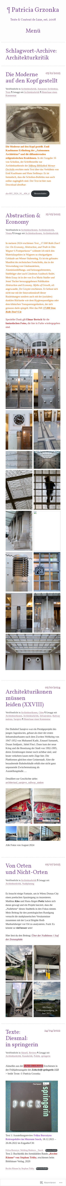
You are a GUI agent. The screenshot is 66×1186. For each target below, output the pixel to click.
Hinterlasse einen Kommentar (37, 719)
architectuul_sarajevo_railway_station (25, 782)
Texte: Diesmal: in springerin (22, 1038)
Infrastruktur (45, 716)
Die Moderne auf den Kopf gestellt (32, 78)
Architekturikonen (29, 230)
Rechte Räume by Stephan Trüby (20, 1168)
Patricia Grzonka (35, 10)
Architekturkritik (28, 89)
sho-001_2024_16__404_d (17, 193)
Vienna (9, 233)
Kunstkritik (27, 1056)
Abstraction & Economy (23, 219)
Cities (41, 712)
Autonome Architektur (47, 89)
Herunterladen (40, 193)
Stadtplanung (28, 884)
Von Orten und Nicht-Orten (27, 869)
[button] (11, 833)
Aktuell (24, 1053)
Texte (8, 92)
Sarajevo (17, 719)
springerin (45, 1056)
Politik (37, 1056)
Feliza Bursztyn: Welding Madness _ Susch (25, 1150)
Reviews (33, 1053)
